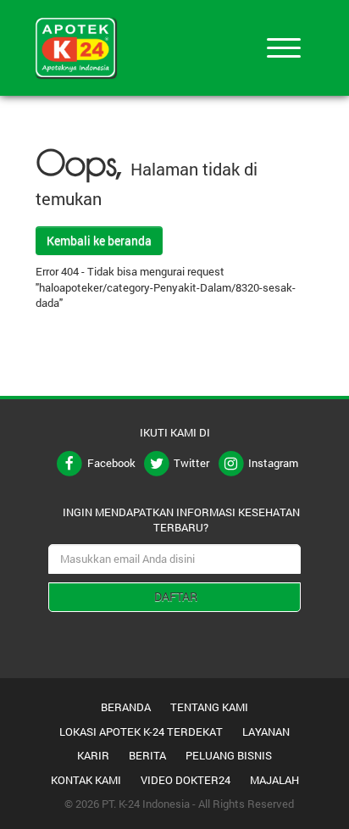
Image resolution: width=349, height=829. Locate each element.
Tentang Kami (209, 707)
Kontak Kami (86, 779)
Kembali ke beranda (99, 240)
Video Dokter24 (185, 779)
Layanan (266, 731)
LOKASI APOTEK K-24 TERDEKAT (141, 731)
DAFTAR (175, 596)
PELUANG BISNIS (229, 755)
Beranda (126, 707)
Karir (93, 755)
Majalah (274, 779)
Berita (147, 755)
